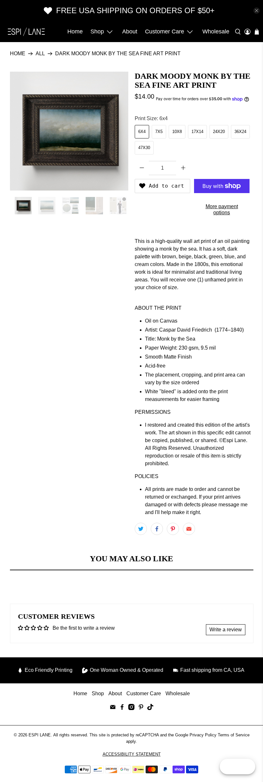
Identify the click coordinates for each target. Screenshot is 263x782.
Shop (97, 31)
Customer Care (164, 31)
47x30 (144, 147)
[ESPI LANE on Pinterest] (141, 708)
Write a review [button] (225, 629)
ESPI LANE (40, 735)
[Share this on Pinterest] (173, 529)
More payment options (222, 209)
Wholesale (215, 31)
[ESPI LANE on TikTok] (150, 708)
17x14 (197, 131)
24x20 (219, 131)
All (40, 53)
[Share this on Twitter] (141, 529)
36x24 (240, 131)
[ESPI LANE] (26, 31)
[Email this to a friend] (189, 529)
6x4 (142, 131)
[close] (256, 10)
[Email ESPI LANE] (113, 708)
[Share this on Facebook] (157, 529)
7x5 (159, 131)
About (129, 31)
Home (75, 31)
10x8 (177, 131)
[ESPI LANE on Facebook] (122, 708)
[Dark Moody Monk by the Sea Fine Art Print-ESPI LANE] (69, 131)
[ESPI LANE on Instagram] (131, 708)
